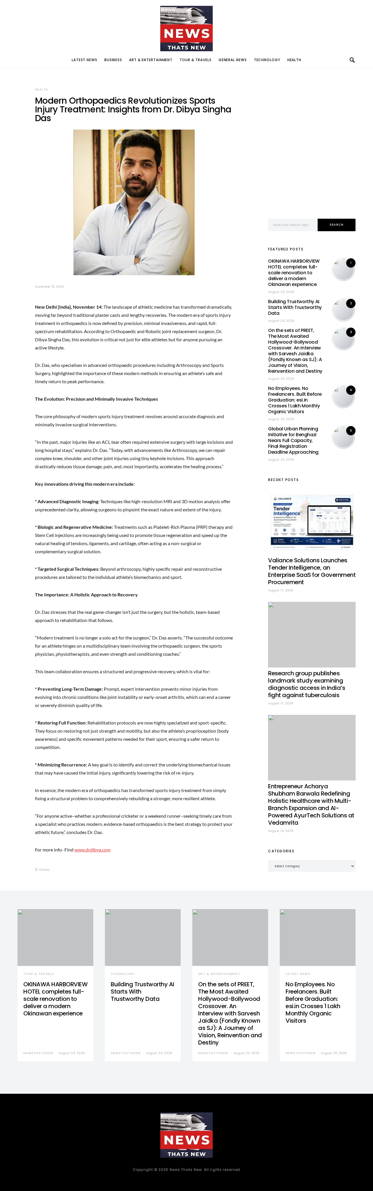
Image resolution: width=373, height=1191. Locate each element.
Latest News (84, 59)
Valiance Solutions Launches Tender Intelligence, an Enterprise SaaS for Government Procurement (312, 571)
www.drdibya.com (92, 849)
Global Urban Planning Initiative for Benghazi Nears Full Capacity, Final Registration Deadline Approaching (293, 440)
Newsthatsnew (38, 1053)
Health (294, 59)
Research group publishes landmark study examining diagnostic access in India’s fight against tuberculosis (306, 684)
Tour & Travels (196, 59)
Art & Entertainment (151, 59)
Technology (267, 59)
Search (337, 224)
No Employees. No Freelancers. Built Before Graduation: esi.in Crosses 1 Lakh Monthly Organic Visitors (295, 400)
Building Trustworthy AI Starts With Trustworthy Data (295, 307)
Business (113, 59)
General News (233, 59)
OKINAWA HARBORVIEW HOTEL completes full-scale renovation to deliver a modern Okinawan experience (294, 273)
